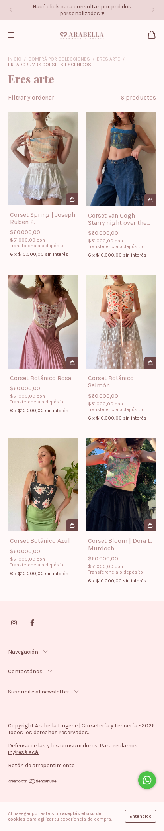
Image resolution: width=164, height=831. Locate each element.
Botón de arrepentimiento (41, 765)
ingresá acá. (23, 752)
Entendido (140, 816)
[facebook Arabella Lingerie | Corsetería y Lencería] (32, 623)
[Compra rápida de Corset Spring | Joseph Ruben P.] (72, 199)
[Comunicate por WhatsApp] (147, 780)
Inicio (14, 59)
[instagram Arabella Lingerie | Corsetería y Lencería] (14, 623)
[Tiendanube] (33, 782)
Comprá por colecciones (59, 59)
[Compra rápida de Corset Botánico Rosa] (72, 363)
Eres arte (108, 59)
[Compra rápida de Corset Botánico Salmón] (150, 363)
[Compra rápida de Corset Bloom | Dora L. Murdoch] (150, 525)
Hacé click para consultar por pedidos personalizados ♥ (82, 10)
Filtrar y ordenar (31, 97)
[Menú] (12, 35)
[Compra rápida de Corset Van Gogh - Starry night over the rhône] (150, 200)
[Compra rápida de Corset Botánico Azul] (72, 525)
